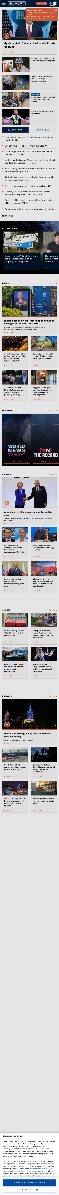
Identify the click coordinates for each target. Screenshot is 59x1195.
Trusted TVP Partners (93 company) (30, 1171)
